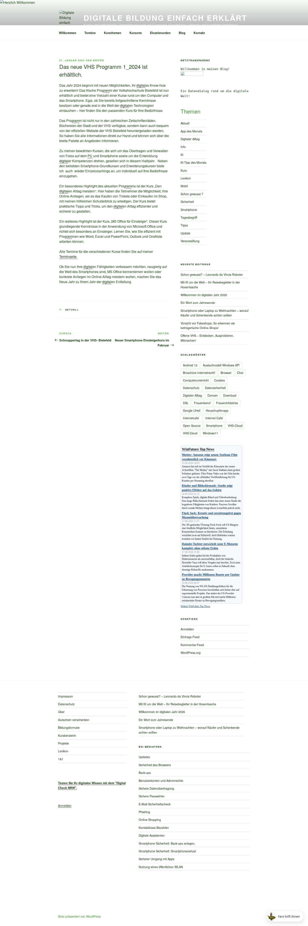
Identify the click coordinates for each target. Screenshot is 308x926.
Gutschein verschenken (73, 720)
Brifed (98, 60)
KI (182, 155)
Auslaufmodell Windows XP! (221, 365)
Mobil (184, 186)
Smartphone (189, 210)
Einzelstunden (160, 33)
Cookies (219, 380)
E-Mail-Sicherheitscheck (155, 804)
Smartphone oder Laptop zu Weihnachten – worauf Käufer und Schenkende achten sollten (214, 312)
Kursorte (135, 33)
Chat (240, 373)
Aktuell (72, 309)
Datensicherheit (215, 388)
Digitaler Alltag (190, 139)
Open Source (192, 425)
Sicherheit (187, 202)
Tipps (184, 225)
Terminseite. (68, 256)
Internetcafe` (191, 418)
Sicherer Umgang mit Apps (156, 859)
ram (107, 90)
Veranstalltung (190, 241)
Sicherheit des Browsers (155, 765)
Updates (144, 757)
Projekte (63, 743)
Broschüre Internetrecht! (199, 373)
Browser (226, 373)
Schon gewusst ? (192, 194)
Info (183, 147)
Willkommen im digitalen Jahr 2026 (204, 295)
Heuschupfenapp (217, 410)
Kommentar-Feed (192, 645)
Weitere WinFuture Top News (195, 606)
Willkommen (67, 33)
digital (140, 85)
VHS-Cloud (235, 425)
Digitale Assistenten (152, 835)
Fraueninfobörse (227, 403)
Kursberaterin (67, 735)
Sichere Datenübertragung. (157, 788)
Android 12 (190, 365)
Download (229, 395)
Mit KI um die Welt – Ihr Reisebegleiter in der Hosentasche (177, 704)
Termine (90, 33)
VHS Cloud (190, 433)
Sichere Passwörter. (152, 796)
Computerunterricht (196, 380)
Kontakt (199, 33)
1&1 (60, 759)
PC (90, 155)
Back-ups (145, 773)
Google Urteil (191, 410)
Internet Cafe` (214, 418)
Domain (212, 395)
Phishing (144, 812)
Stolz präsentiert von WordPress (79, 916)
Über (61, 712)
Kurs (184, 170)
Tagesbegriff (189, 217)
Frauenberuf (202, 403)
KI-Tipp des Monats (193, 162)
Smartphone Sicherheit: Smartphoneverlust (167, 851)
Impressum (65, 696)
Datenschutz (191, 388)
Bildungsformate (69, 727)
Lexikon (186, 178)
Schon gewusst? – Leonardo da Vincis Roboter (212, 274)
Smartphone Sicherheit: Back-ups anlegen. (167, 843)
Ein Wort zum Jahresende (198, 302)
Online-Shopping (150, 820)
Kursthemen (112, 33)
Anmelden (187, 629)
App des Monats (191, 131)
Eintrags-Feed (190, 637)
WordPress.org (191, 652)
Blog (182, 33)
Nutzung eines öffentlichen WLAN (161, 867)
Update (185, 233)
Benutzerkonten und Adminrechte (161, 780)
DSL (186, 403)
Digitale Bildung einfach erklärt (165, 17)
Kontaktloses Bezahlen (154, 827)
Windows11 (210, 433)
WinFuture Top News (198, 449)
